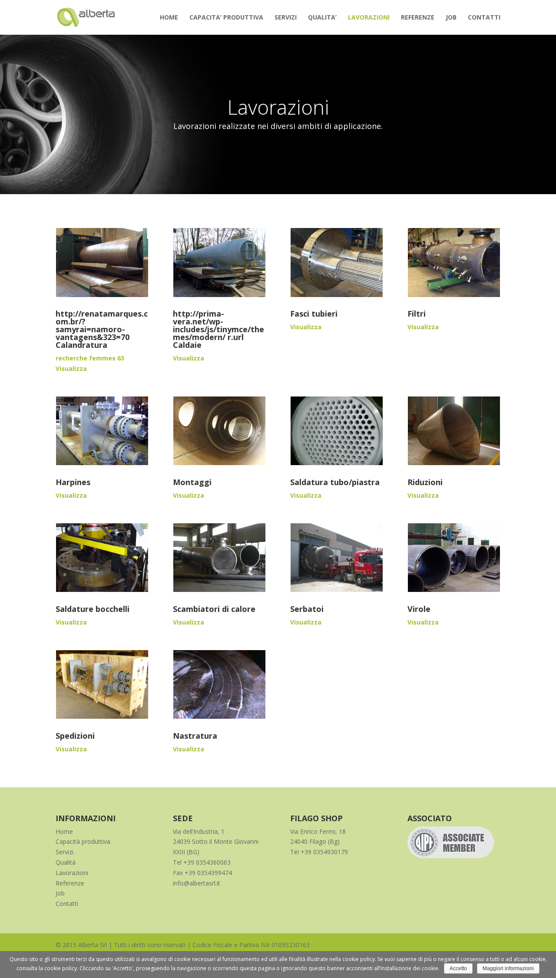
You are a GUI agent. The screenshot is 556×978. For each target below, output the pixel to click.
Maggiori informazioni (508, 968)
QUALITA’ (322, 17)
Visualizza (71, 368)
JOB (451, 17)
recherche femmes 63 (90, 358)
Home (64, 831)
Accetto (458, 968)
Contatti (67, 903)
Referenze (70, 883)
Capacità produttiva (83, 841)
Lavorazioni (72, 873)
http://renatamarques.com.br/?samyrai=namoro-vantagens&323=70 (102, 325)
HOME (169, 17)
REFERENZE (417, 17)
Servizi (64, 852)
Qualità (66, 862)
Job (60, 893)
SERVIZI (286, 17)
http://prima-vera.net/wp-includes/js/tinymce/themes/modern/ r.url (218, 325)
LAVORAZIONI (369, 17)
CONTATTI (484, 17)
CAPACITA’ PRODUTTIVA (226, 17)
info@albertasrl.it (196, 883)
